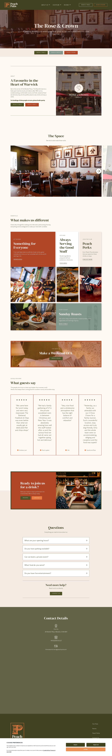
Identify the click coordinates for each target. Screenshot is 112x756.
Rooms (66, 5)
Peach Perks (96, 733)
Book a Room (100, 4)
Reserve (25, 497)
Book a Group (56, 52)
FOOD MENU (63, 263)
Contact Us (56, 593)
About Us (44, 5)
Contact (37, 497)
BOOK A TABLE (63, 324)
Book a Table (85, 4)
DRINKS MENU (18, 259)
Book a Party (32, 104)
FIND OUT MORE (87, 259)
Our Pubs (56, 5)
